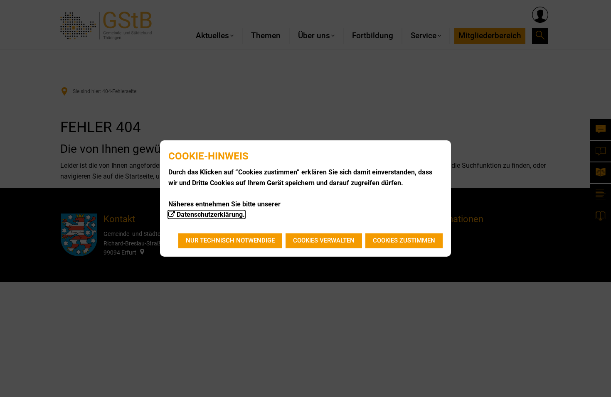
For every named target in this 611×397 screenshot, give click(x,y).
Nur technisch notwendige (230, 240)
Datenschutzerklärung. (211, 214)
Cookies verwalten (324, 240)
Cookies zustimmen (404, 240)
